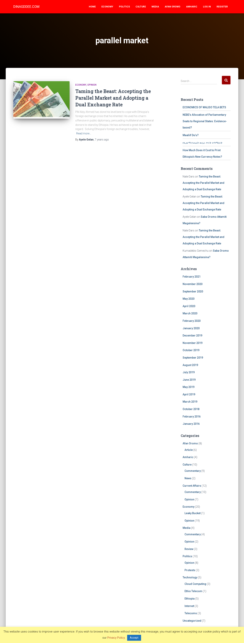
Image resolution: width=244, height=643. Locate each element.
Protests (190, 570)
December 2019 (192, 335)
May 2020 (188, 298)
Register (222, 6)
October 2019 (191, 350)
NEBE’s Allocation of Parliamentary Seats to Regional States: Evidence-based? (205, 121)
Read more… (83, 133)
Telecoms (191, 613)
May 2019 (188, 387)
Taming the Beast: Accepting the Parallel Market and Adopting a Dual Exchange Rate (113, 98)
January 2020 (191, 328)
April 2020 (189, 306)
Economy (107, 6)
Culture (141, 6)
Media (155, 6)
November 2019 (192, 342)
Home (92, 6)
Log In (207, 6)
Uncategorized (192, 620)
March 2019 (190, 401)
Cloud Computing (195, 583)
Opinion (91, 84)
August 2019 (190, 365)
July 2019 (189, 372)
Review (189, 549)
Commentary (193, 470)
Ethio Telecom (193, 591)
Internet (189, 606)
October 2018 (191, 409)
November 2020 (192, 284)
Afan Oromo (172, 6)
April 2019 (189, 394)
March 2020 (190, 313)
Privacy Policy (116, 637)
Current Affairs (192, 485)
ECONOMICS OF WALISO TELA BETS (204, 107)
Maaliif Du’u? (191, 135)
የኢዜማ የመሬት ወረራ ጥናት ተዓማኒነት (202, 142)
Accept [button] (134, 637)
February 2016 (192, 416)
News (188, 478)
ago (102, 139)
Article (189, 449)
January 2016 (191, 423)
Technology (190, 577)
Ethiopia (190, 598)
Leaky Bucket (193, 513)
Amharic (191, 6)
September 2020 (193, 291)
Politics (124, 6)
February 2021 (192, 276)
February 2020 (192, 320)
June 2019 (189, 379)
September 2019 (193, 357)
